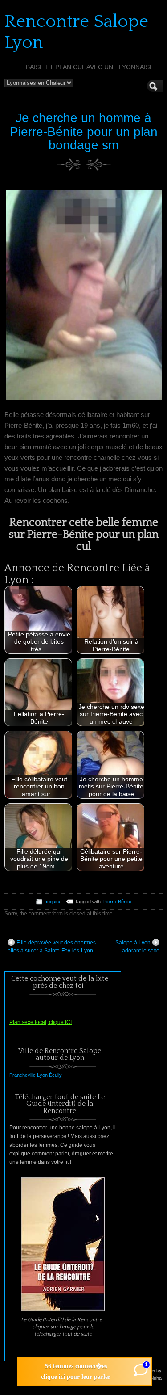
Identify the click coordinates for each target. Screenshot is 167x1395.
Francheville (22, 1075)
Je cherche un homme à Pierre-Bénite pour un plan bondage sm (84, 131)
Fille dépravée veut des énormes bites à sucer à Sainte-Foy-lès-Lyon (52, 947)
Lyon (42, 1075)
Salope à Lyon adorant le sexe (137, 947)
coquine (53, 901)
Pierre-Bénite (117, 901)
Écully (55, 1075)
